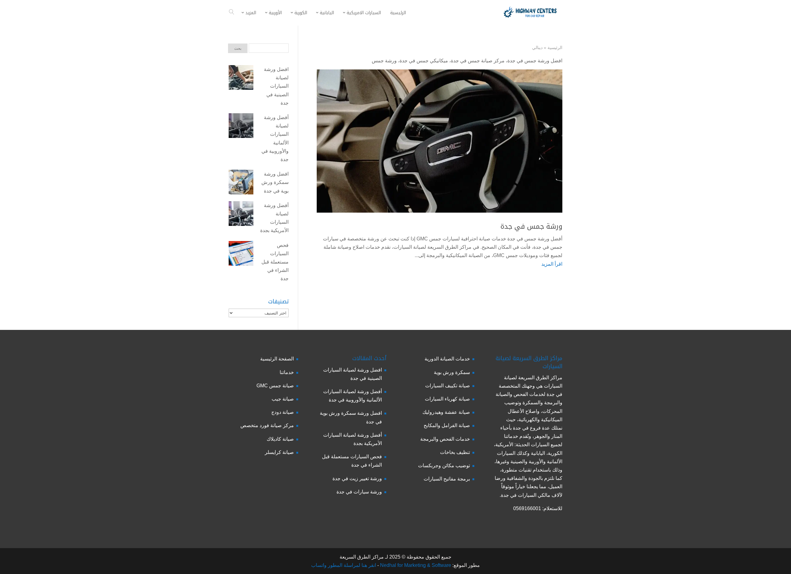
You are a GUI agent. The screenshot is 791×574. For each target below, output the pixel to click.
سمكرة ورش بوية (452, 372)
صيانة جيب (283, 398)
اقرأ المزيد (551, 264)
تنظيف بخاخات (455, 452)
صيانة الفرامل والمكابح (447, 425)
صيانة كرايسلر (279, 452)
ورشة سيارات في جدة (359, 491)
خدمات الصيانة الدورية (447, 358)
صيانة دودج (282, 412)
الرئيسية (555, 47)
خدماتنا (287, 372)
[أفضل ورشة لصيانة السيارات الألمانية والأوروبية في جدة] (241, 126)
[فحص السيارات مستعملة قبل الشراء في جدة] (241, 254)
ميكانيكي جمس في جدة (424, 60)
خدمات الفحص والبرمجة (445, 439)
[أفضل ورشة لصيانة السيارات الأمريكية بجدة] (241, 214)
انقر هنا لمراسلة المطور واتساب (343, 565)
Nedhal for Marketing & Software (415, 565)
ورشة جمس (384, 60)
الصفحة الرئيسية (277, 358)
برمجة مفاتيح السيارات (447, 478)
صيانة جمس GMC (275, 385)
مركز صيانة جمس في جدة (478, 60)
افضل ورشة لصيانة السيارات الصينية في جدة (276, 86)
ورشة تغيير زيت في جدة (357, 478)
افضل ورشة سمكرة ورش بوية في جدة (275, 182)
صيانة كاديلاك (280, 439)
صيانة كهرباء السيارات (447, 398)
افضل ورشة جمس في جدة (534, 60)
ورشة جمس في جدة (531, 226)
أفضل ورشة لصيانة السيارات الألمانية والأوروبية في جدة (275, 138)
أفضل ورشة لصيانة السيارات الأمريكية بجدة (274, 218)
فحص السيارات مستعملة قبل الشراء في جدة (275, 262)
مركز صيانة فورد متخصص (267, 425)
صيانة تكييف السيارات (447, 385)
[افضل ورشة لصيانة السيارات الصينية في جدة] (241, 78)
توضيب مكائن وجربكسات (444, 465)
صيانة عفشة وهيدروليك (446, 412)
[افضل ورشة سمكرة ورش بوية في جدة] (241, 183)
